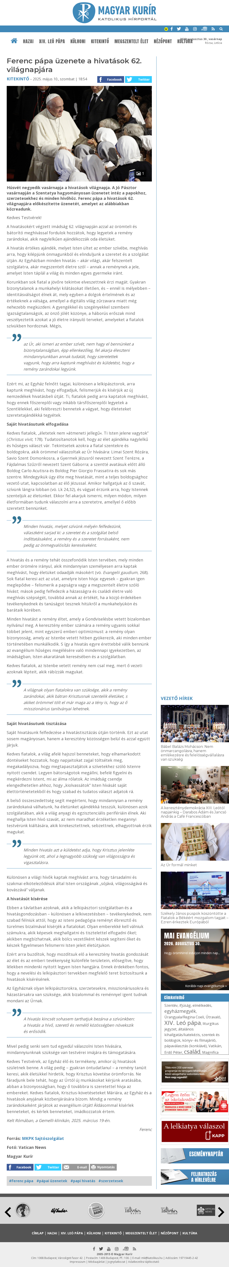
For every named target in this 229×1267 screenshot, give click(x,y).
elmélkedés (202, 1005)
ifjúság (185, 1005)
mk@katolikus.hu (152, 1258)
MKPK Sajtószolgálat (43, 1138)
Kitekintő (100, 41)
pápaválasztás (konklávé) (185, 1045)
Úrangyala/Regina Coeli (184, 1017)
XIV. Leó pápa (52, 41)
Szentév (171, 1005)
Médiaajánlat (96, 1262)
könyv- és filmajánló (199, 1040)
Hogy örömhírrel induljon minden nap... (192, 943)
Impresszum (77, 1262)
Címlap (38, 1233)
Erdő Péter (173, 1052)
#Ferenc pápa (21, 1180)
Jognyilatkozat (116, 1262)
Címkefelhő (174, 997)
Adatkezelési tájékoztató (143, 1262)
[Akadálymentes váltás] (166, 29)
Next (221, 1212)
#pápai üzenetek (51, 1180)
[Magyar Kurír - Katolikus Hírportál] (115, 21)
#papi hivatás (82, 1180)
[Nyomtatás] (103, 1169)
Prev (7, 1212)
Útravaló (213, 1017)
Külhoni (78, 41)
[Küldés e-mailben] (75, 1169)
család (192, 1051)
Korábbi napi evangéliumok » (206, 986)
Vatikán (214, 1045)
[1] (79, 180)
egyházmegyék (180, 1011)
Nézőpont (163, 41)
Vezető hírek (177, 698)
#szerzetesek (110, 1180)
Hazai (28, 41)
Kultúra (189, 1233)
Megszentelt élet (131, 41)
